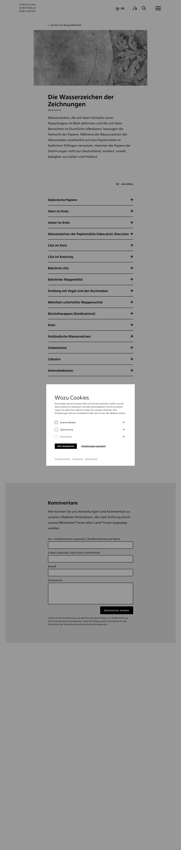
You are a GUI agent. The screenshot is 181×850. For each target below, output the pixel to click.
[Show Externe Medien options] (123, 422)
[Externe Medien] (56, 422)
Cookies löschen (62, 458)
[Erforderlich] (56, 436)
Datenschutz (91, 458)
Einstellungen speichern (93, 446)
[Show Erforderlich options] (123, 436)
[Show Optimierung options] (123, 429)
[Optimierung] (56, 429)
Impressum (77, 458)
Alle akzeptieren (65, 446)
